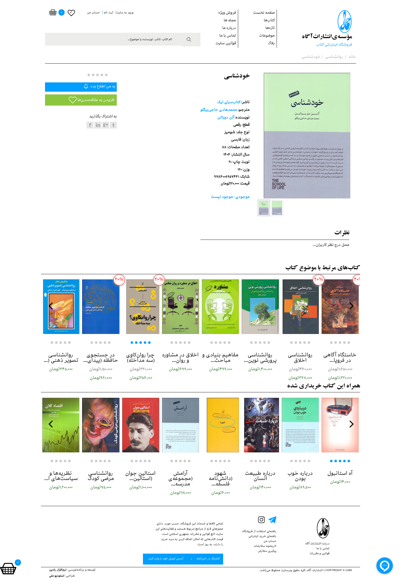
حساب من (270, 541)
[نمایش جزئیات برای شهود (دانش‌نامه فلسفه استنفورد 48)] (220, 425)
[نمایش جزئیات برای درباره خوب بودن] (300, 425)
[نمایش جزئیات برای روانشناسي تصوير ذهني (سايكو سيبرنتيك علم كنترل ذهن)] (60, 306)
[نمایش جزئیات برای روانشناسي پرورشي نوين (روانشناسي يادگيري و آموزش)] (260, 306)
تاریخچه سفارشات (265, 546)
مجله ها (230, 21)
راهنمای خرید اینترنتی (262, 536)
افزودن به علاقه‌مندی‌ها (95, 100)
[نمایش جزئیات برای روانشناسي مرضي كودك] (100, 425)
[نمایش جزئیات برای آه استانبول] (340, 425)
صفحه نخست (264, 13)
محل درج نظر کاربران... (331, 245)
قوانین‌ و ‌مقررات (320, 554)
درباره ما (229, 28)
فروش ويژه (227, 13)
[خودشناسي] (264, 208)
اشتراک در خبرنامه (208, 559)
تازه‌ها (270, 28)
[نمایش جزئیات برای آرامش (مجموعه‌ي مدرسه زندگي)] (180, 425)
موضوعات (267, 36)
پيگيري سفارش (267, 551)
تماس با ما (227, 36)
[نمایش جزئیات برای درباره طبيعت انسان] (260, 425)
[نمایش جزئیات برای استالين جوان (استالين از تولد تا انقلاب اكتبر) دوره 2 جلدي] (140, 425)
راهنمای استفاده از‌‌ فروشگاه (259, 531)
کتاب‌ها (269, 21)
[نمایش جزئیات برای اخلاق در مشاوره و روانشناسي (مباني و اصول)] (180, 306)
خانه (352, 57)
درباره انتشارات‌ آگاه (317, 544)
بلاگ (271, 44)
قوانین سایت (226, 44)
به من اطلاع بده (102, 87)
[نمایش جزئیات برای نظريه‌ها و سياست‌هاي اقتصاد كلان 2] (60, 425)
